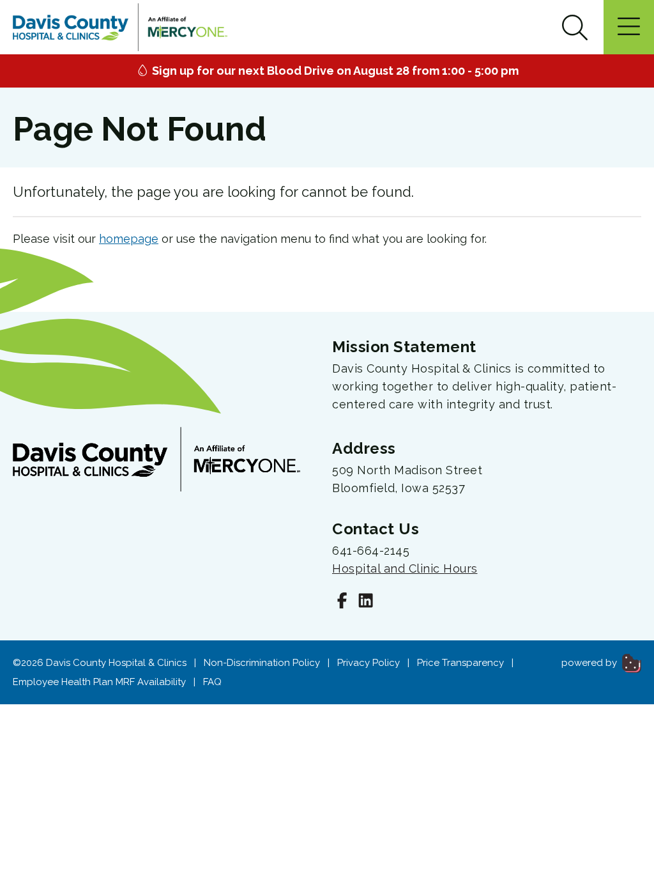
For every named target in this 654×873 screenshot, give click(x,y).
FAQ (212, 682)
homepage (128, 238)
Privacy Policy (368, 662)
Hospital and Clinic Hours (405, 568)
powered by (590, 662)
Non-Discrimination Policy (262, 662)
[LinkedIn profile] (366, 602)
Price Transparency (460, 662)
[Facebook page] (342, 602)
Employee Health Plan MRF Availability (99, 682)
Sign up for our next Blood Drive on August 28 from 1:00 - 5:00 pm (334, 70)
